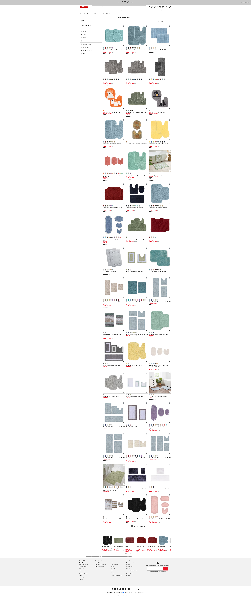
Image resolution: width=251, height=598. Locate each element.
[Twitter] (112, 589)
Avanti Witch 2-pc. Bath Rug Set (157, 112)
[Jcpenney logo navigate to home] (84, 7)
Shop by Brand (129, 573)
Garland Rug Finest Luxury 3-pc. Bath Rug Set (136, 175)
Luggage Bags (129, 556)
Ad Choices (124, 595)
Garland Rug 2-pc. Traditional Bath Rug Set (112, 207)
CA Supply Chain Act (129, 592)
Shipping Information (84, 572)
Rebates (81, 579)
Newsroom (128, 568)
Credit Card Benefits (99, 566)
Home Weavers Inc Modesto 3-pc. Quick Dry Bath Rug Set (136, 458)
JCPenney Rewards (83, 566)
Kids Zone (113, 573)
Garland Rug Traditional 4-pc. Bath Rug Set (112, 81)
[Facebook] (117, 589)
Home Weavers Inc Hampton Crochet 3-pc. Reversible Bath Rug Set (158, 366)
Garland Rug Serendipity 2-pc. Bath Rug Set (158, 334)
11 (123, 487)
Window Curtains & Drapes (112, 556)
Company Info (129, 566)
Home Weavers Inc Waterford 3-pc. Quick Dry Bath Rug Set (113, 175)
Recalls (80, 575)
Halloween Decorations (121, 556)
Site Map (128, 575)
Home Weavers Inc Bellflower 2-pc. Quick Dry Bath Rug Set (136, 302)
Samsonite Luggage (97, 556)
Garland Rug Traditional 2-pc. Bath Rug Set (158, 81)
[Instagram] (115, 589)
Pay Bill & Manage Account (101, 562)
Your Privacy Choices (118, 592)
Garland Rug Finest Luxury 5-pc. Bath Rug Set (136, 112)
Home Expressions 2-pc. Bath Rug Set (157, 49)
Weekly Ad (113, 566)
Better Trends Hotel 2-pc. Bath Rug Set (134, 271)
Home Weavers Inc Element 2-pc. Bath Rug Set (159, 488)
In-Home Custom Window (116, 575)
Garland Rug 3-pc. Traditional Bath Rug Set (112, 49)
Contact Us (81, 568)
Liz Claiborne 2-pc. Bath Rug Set (157, 271)
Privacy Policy (109, 592)
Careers (128, 564)
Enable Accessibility (245, 2)
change (95, 27)
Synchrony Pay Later (83, 573)
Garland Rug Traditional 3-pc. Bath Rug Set (158, 143)
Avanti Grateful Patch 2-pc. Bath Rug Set (136, 143)
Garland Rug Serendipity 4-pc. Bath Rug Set (135, 518)
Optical (112, 572)
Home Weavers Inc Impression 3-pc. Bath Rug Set (113, 519)
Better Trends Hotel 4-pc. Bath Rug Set (111, 365)
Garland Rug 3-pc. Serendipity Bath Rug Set (112, 143)
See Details (157, 572)
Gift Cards (81, 577)
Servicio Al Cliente (83, 581)
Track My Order (82, 562)
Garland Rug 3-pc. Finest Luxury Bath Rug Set (136, 49)
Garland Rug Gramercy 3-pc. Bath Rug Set (135, 207)
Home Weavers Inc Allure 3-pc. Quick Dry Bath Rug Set (159, 427)
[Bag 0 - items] (169, 7)
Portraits (112, 570)
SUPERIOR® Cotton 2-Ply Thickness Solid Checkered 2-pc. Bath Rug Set (113, 489)
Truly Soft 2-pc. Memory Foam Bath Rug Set (159, 396)
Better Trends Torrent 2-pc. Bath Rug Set (135, 426)
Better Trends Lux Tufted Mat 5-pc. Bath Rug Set (160, 457)
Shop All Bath (104, 556)
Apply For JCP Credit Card (100, 564)
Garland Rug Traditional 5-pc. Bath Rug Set (135, 81)
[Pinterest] (120, 589)
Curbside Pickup (114, 564)
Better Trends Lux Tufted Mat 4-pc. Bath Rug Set (137, 334)
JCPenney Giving (129, 572)
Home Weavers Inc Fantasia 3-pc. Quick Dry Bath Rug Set (114, 302)
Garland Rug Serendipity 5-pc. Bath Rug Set (135, 239)
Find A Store (113, 562)
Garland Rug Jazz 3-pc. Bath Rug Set (134, 365)
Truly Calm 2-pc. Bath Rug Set (109, 271)
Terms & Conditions (117, 595)
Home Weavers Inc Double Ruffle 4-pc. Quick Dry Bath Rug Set (160, 519)
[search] (146, 7)
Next (141, 526)
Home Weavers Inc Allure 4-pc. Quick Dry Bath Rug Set (113, 239)
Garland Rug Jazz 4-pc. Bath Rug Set (111, 396)
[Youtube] (123, 589)
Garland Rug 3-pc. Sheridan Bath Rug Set (158, 239)
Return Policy (82, 570)
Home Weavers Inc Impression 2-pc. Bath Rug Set (113, 335)
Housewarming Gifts (90, 556)
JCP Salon (113, 568)
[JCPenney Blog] (125, 589)
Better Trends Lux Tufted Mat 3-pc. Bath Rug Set (160, 301)
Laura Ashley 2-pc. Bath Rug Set (156, 175)
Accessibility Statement (139, 592)
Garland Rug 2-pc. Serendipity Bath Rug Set (158, 207)
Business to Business (131, 562)
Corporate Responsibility (131, 570)
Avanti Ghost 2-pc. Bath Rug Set (111, 112)
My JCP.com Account (83, 564)
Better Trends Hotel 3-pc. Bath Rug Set (134, 396)
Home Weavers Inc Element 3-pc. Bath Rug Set (136, 488)
